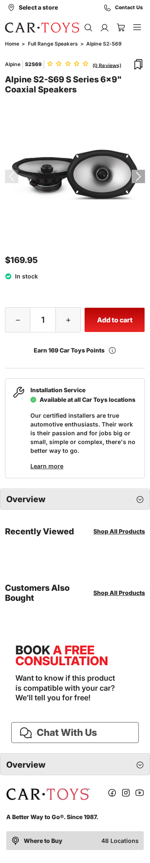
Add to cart (114, 320)
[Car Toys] (42, 28)
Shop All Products (119, 531)
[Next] (138, 176)
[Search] (88, 27)
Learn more (46, 466)
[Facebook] (112, 794)
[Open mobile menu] (137, 27)
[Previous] (11, 176)
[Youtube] (139, 794)
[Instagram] (126, 794)
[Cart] (120, 27)
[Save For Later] (138, 64)
